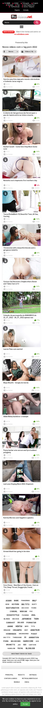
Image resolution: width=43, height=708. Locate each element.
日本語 (16, 3)
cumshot (10, 623)
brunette (10, 645)
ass (37, 641)
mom (7, 604)
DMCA (27, 682)
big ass (21, 622)
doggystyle (13, 615)
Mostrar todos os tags (21, 654)
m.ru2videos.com (21, 34)
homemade (11, 634)
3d (25, 637)
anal (33, 615)
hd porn (15, 604)
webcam (23, 611)
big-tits (6, 637)
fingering (25, 600)
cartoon (32, 645)
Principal (9, 675)
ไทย (18, 5)
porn (5, 641)
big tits (25, 604)
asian (8, 601)
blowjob (30, 648)
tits (33, 626)
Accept (25, 704)
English (35, 3)
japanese (26, 619)
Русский (10, 5)
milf (34, 601)
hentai (19, 626)
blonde (7, 619)
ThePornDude (15, 7)
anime (10, 626)
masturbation (12, 608)
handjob (11, 648)
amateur (35, 630)
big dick (15, 619)
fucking (25, 615)
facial (20, 648)
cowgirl (13, 611)
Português (25, 3)
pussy (34, 634)
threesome (17, 637)
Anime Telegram (29, 7)
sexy (26, 630)
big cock (25, 608)
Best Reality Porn (29, 5)
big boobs (16, 641)
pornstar (31, 623)
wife (26, 626)
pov (31, 611)
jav (19, 645)
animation (34, 637)
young (33, 608)
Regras (17, 682)
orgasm (6, 630)
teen (36, 619)
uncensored (24, 634)
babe (16, 601)
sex (24, 645)
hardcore (28, 641)
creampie (17, 630)
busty (34, 604)
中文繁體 (7, 3)
